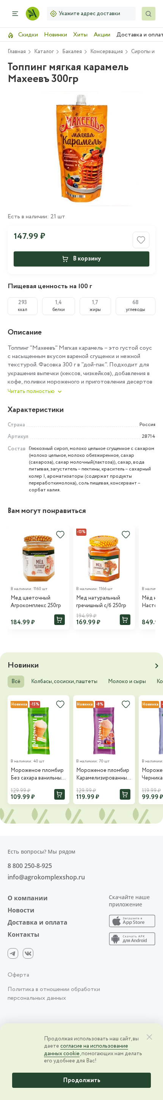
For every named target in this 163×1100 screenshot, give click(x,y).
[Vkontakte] (28, 953)
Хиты (80, 34)
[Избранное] (60, 535)
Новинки (55, 34)
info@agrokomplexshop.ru (46, 877)
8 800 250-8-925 (30, 866)
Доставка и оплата (37, 922)
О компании (28, 898)
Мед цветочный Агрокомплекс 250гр (36, 602)
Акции (102, 34)
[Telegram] (13, 953)
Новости (21, 910)
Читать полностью (31, 391)
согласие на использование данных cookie (86, 1049)
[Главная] (32, 14)
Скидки (27, 34)
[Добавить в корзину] (59, 619)
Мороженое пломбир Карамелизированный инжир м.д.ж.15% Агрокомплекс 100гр (103, 774)
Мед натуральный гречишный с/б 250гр (101, 602)
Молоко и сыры (127, 681)
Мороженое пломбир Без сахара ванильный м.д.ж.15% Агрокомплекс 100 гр (37, 774)
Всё (15, 681)
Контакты (23, 934)
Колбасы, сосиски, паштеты (64, 681)
